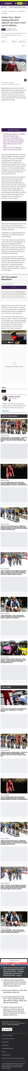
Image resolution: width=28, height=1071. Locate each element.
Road (3, 391)
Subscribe (20, 3)
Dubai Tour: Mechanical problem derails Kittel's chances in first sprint (13, 144)
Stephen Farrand (12, 29)
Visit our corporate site (13, 1024)
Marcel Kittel (4, 13)
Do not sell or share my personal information (13, 1058)
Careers (4, 1051)
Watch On (5, 342)
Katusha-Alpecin (21, 11)
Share (5, 41)
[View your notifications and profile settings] (15, 3)
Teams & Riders (12, 11)
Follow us (16, 41)
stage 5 (10, 156)
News (3, 29)
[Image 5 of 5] (23, 63)
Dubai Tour (5, 90)
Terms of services (19, 291)
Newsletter (23, 41)
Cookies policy (5, 1045)
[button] (26, 3)
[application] (14, 210)
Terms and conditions (7, 1035)
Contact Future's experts (8, 1038)
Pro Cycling (4, 11)
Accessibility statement (7, 1048)
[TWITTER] (10, 400)
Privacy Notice (21, 293)
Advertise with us (6, 1055)
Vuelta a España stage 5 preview (18, 7)
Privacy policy (5, 1042)
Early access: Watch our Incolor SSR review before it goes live (15, 991)
